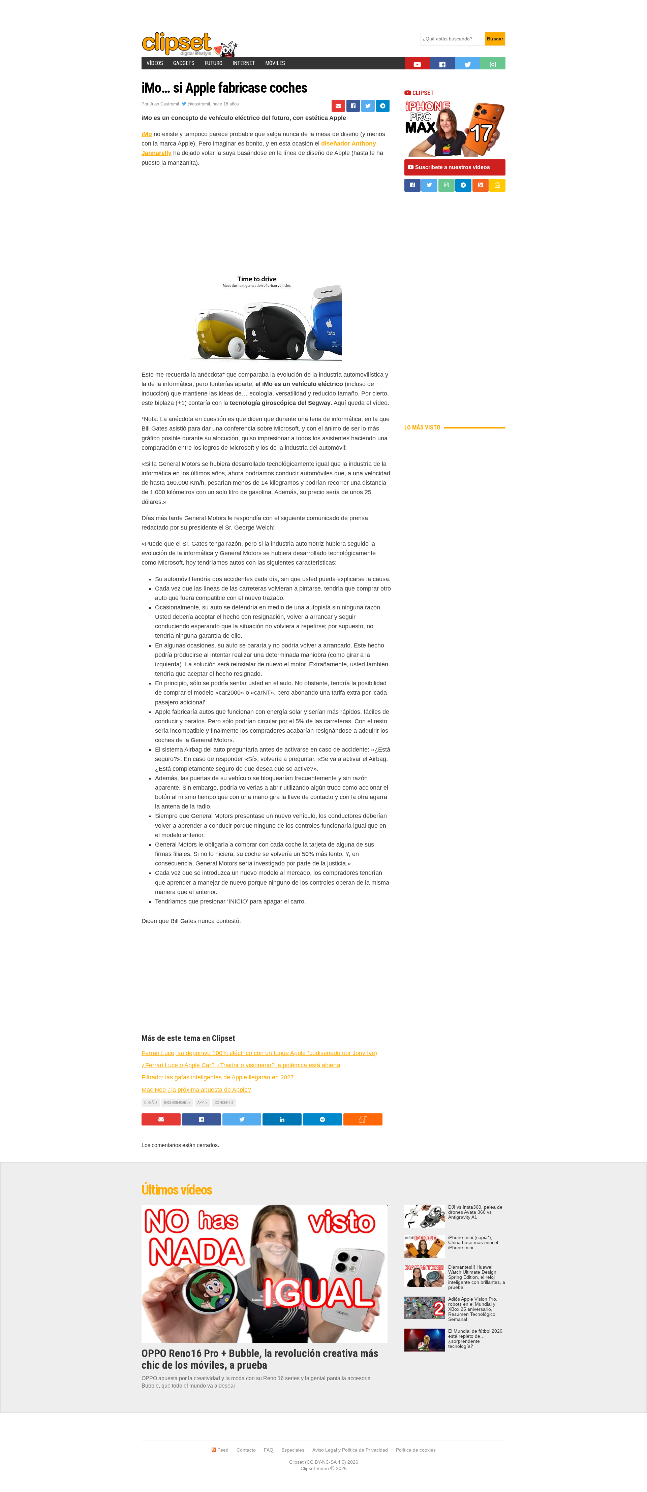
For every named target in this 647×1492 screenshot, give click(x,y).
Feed (222, 1450)
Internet (244, 63)
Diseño (150, 1102)
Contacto (246, 1450)
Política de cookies (416, 1450)
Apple (202, 1102)
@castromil (198, 103)
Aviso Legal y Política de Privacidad (350, 1450)
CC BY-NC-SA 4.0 (325, 1462)
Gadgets (183, 63)
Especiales (292, 1450)
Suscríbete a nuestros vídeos (452, 167)
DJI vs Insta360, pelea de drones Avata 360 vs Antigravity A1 (475, 1212)
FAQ (268, 1450)
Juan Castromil (164, 103)
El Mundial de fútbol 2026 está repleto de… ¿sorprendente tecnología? (475, 1339)
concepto (224, 1102)
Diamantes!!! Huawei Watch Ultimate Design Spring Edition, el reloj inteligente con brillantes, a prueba (476, 1277)
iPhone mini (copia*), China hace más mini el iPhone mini (473, 1242)
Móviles (275, 63)
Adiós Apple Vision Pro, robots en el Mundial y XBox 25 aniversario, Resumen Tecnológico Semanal (472, 1309)
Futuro (213, 63)
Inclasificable (177, 1102)
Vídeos (155, 63)
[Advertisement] (264, 15)
